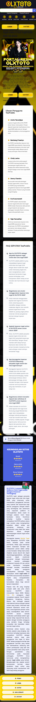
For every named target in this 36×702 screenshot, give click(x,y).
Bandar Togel (25, 538)
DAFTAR (26, 26)
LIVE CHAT (19, 696)
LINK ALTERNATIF (19, 691)
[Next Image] (32, 54)
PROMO (19, 678)
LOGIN (9, 26)
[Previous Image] (3, 54)
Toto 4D (10, 595)
